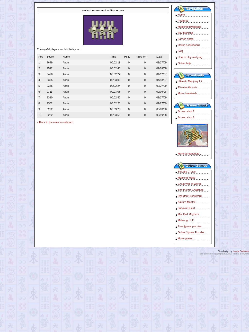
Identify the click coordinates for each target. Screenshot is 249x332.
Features (183, 20)
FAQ (180, 51)
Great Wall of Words (190, 183)
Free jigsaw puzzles (189, 226)
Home (181, 14)
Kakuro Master (186, 202)
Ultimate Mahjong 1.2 (190, 81)
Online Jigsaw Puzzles (191, 232)
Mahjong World (186, 177)
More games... (186, 238)
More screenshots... (190, 153)
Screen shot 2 (186, 117)
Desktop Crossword (190, 195)
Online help (184, 63)
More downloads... (188, 93)
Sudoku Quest (186, 208)
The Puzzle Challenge (191, 189)
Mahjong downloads (189, 26)
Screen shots (186, 38)
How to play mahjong (190, 57)
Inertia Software (241, 251)
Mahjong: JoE (186, 220)
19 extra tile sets (187, 87)
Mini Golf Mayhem (188, 214)
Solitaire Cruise (187, 171)
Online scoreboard (189, 45)
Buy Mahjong (185, 32)
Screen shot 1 (186, 111)
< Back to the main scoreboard (55, 122)
